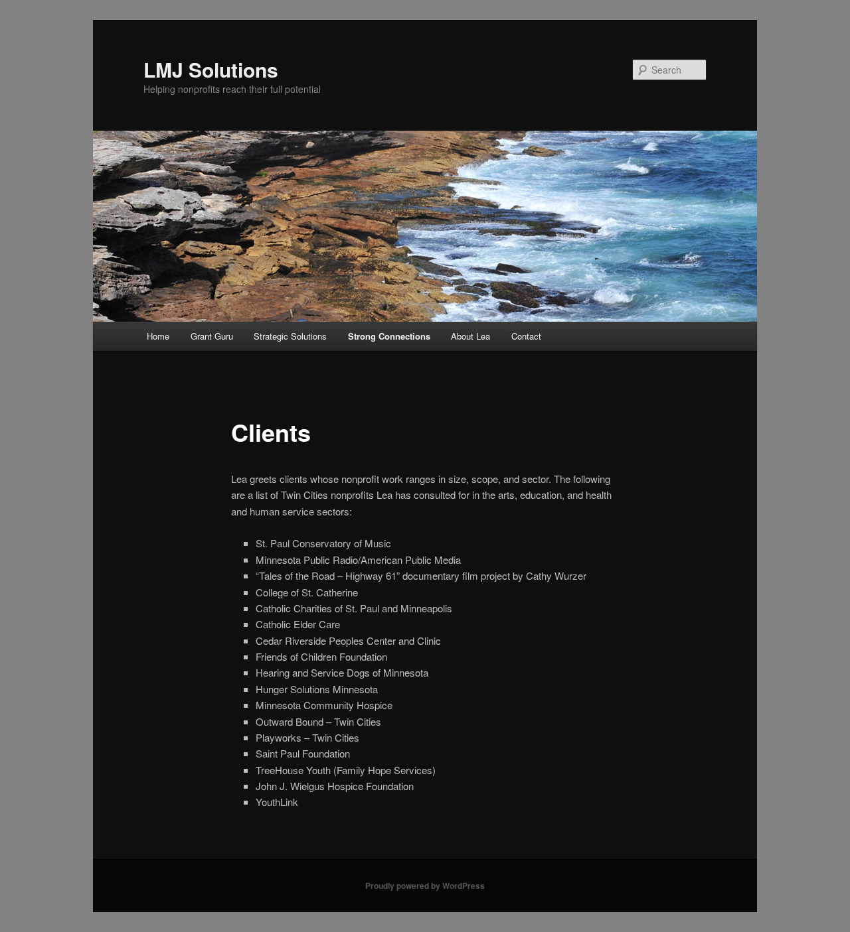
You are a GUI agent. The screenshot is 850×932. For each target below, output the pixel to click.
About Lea (470, 336)
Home (158, 336)
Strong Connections (389, 336)
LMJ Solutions (210, 69)
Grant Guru (212, 336)
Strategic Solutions (290, 336)
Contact (526, 336)
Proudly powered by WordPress (425, 886)
